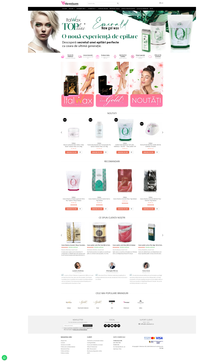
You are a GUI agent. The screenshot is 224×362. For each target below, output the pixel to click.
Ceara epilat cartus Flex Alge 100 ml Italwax (151, 245)
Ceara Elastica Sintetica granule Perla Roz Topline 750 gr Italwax (74, 199)
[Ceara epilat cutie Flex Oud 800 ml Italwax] (99, 232)
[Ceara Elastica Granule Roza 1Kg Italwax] (125, 181)
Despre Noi (64, 340)
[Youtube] (112, 325)
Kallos (140, 308)
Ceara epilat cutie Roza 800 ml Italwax (124, 245)
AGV (112, 308)
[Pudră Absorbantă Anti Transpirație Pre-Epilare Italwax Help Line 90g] (99, 129)
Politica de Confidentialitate (80, 329)
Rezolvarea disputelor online (94, 351)
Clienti (89, 337)
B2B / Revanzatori (91, 349)
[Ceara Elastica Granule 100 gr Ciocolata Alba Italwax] (73, 232)
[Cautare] (117, 3)
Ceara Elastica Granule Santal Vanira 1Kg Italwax (99, 199)
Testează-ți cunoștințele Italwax (95, 340)
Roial (97, 308)
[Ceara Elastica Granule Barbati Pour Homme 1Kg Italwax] (150, 181)
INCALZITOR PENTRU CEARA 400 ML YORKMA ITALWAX (150, 145)
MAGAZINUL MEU (66, 337)
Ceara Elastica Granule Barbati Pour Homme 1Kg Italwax (150, 199)
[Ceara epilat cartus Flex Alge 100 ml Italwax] (150, 232)
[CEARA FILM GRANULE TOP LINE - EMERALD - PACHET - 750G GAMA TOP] (125, 129)
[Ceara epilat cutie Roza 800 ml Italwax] (125, 232)
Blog (151, 8)
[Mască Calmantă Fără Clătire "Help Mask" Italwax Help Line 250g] (74, 129)
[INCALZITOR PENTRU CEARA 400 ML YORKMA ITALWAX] (150, 129)
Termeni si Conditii (65, 345)
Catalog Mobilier (142, 8)
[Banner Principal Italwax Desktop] (77, 85)
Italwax (74, 143)
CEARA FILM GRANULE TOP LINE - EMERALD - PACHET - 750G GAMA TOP (125, 145)
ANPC (88, 353)
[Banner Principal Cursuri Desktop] (146, 85)
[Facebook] (105, 325)
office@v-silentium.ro (147, 324)
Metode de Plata (65, 349)
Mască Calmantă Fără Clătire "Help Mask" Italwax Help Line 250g (73, 145)
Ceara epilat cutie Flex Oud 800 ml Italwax (99, 245)
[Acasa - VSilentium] (69, 3)
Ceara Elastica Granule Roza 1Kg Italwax (125, 199)
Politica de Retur (65, 351)
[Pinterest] (108, 325)
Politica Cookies (65, 353)
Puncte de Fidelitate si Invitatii (95, 345)
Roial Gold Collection (83, 308)
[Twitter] (115, 325)
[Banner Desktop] (112, 32)
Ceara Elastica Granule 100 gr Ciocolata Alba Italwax (76, 245)
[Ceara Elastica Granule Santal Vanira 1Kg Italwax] (99, 181)
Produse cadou (115, 8)
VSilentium (126, 308)
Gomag (161, 348)
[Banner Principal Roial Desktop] (112, 85)
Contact (63, 342)
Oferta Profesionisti (128, 8)
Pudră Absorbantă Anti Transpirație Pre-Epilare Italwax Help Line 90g (99, 145)
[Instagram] (118, 325)
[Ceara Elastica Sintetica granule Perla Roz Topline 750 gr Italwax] (74, 181)
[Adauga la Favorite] (80, 152)
